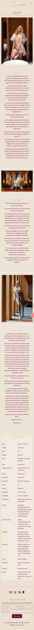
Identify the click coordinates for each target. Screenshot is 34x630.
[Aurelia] (17, 3)
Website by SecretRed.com (17, 625)
